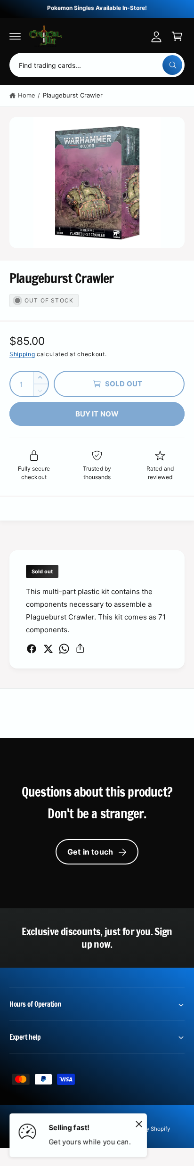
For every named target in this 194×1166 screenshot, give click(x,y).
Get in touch (90, 851)
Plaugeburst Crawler (73, 95)
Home (26, 95)
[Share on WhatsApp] (64, 648)
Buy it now (97, 413)
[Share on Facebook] (31, 648)
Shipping (22, 354)
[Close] (138, 1123)
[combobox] (97, 65)
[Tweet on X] (48, 648)
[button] (15, 36)
